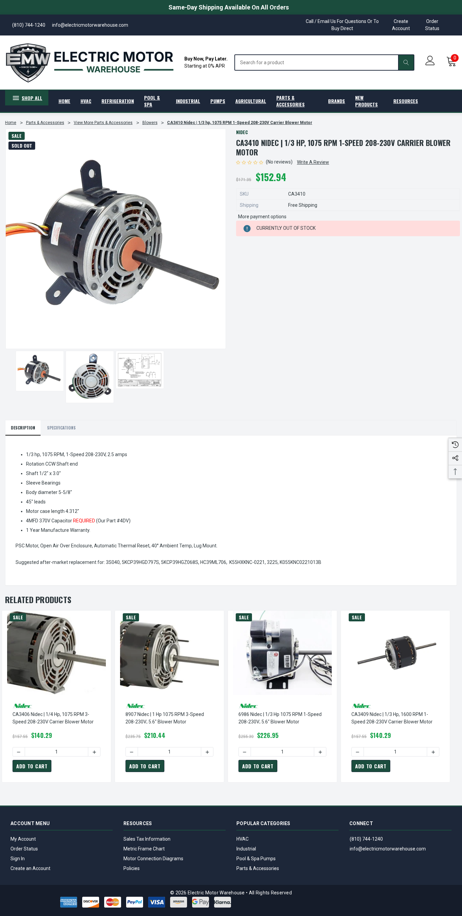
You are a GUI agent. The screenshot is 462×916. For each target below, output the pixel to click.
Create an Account (30, 868)
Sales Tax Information (146, 839)
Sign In (17, 858)
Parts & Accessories (257, 868)
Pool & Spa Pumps (256, 858)
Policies (131, 868)
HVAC (242, 839)
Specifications (61, 427)
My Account (23, 839)
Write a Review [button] (313, 162)
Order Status (432, 25)
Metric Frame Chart (144, 848)
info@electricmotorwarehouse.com (388, 848)
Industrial (246, 848)
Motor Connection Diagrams (153, 858)
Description (23, 427)
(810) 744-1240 (366, 839)
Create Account (401, 25)
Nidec (242, 131)
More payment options (262, 216)
